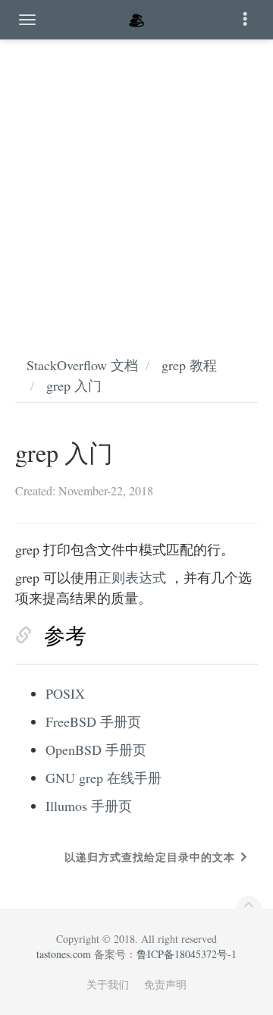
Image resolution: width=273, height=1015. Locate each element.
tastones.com (63, 954)
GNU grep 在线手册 (104, 777)
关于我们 (107, 984)
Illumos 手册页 (89, 806)
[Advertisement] (136, 182)
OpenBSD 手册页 (96, 749)
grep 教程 (189, 365)
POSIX (65, 693)
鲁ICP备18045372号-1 (186, 954)
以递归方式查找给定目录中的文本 (149, 857)
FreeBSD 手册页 (93, 721)
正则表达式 (132, 577)
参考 (65, 635)
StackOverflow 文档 (82, 365)
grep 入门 (74, 385)
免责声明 (165, 984)
